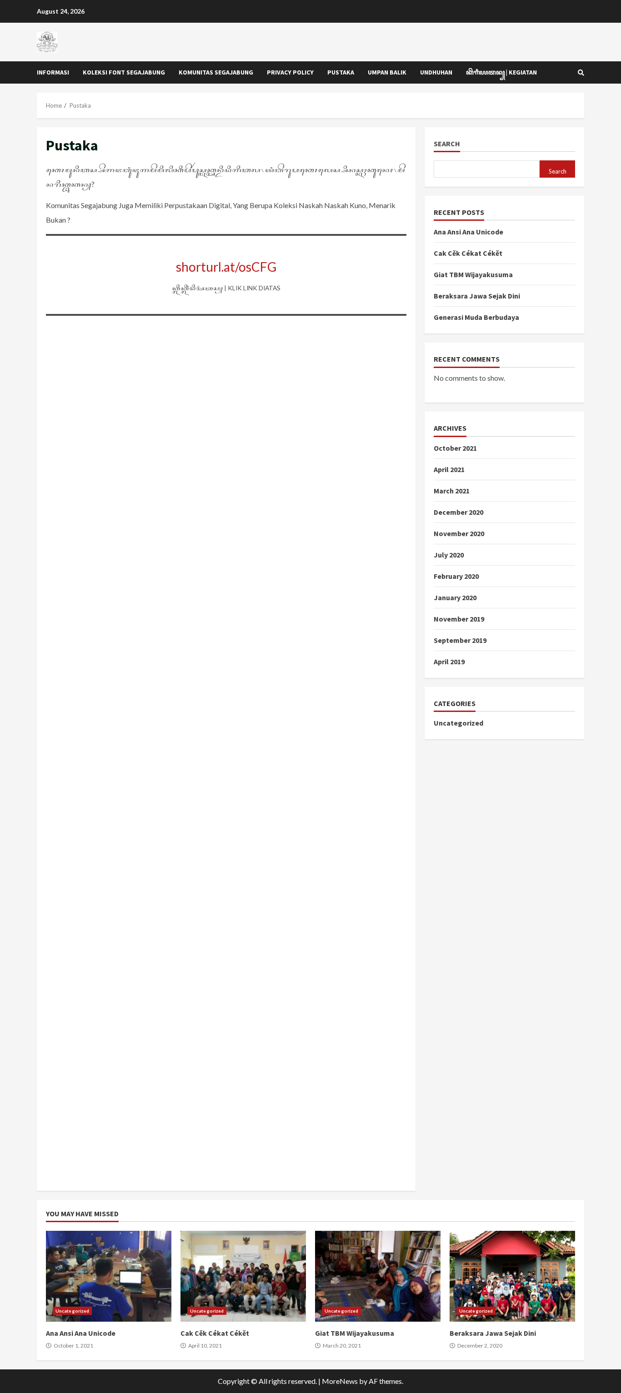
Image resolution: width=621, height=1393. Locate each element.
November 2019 (459, 618)
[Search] (581, 72)
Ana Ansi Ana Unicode (468, 231)
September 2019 (460, 640)
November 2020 (459, 533)
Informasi (53, 72)
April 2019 (449, 661)
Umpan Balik (387, 72)
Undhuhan (436, 72)
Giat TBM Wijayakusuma (473, 274)
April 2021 (449, 469)
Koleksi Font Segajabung (124, 72)
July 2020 (449, 554)
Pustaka (340, 72)
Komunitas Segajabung (216, 72)
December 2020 (458, 512)
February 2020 (456, 576)
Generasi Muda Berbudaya (476, 317)
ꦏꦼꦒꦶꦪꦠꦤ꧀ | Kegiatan (501, 72)
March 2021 (452, 490)
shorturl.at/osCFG (226, 266)
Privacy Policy (290, 72)
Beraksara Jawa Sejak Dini (477, 295)
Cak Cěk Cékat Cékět (468, 253)
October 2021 (455, 448)
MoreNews (340, 1381)
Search (447, 143)
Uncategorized (458, 722)
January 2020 (455, 597)
